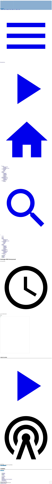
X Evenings (4, 175)
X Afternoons (5, 174)
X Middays (4, 173)
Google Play (5, 179)
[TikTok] (3, 256)
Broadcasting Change (5, 177)
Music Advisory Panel (6, 168)
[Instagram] (3, 473)
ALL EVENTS (2, 470)
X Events (4, 169)
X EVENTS (2, 468)
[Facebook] (3, 255)
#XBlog (3, 171)
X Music (3, 166)
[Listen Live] (26, 385)
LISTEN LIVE (2, 8)
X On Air (3, 172)
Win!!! (4, 170)
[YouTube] (3, 257)
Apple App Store (5, 178)
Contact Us (3, 180)
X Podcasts (4, 176)
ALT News (4, 167)
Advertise (4, 181)
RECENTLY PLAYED (3, 465)
